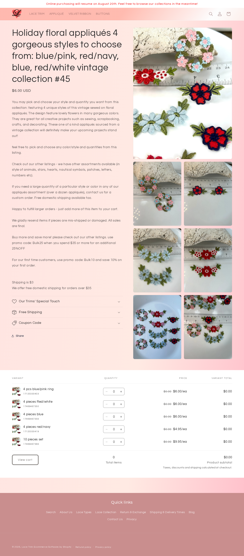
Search (51, 512)
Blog (192, 512)
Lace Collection (105, 512)
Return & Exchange (133, 512)
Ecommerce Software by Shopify (52, 547)
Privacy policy (103, 547)
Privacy (131, 519)
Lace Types (84, 512)
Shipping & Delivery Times (167, 512)
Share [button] (20, 335)
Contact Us (115, 519)
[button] (210, 14)
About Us (66, 512)
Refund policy (83, 547)
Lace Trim (27, 547)
